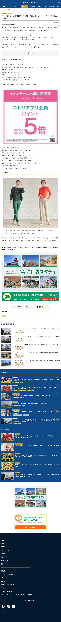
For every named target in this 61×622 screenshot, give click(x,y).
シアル (21, 382)
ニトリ (9, 13)
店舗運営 (24, 6)
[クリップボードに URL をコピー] (42, 307)
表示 (32, 53)
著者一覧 (3, 581)
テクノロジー (15, 6)
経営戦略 (32, 6)
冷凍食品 (31, 390)
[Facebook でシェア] (40, 307)
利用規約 (3, 588)
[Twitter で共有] (37, 307)
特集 (2, 557)
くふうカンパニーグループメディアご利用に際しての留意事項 (16, 595)
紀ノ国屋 (22, 397)
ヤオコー (15, 423)
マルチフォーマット (17, 405)
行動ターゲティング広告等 (7, 584)
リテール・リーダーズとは (7, 574)
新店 (19, 423)
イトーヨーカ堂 (25, 390)
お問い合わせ (4, 577)
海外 (23, 405)
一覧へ (59, 324)
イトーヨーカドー (16, 390)
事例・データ (4, 564)
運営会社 (3, 571)
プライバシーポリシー (6, 591)
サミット (17, 348)
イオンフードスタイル (17, 415)
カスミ (17, 340)
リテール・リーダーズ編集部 (8, 24)
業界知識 (51, 6)
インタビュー (5, 6)
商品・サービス (42, 6)
